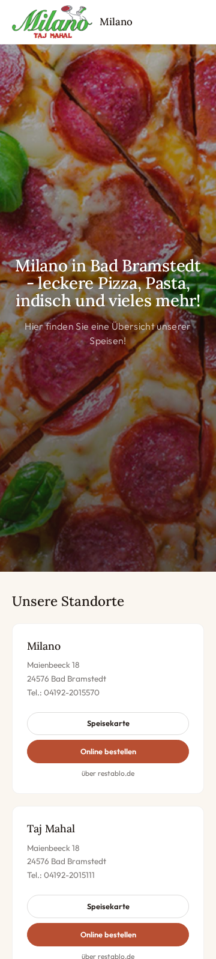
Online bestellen (108, 751)
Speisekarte (108, 723)
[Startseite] (52, 22)
